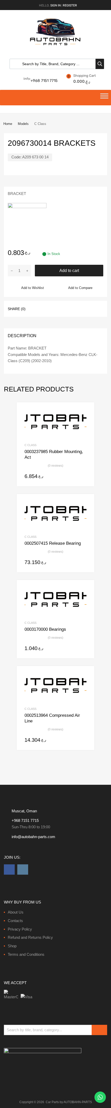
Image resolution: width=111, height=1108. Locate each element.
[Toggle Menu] (104, 97)
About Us (15, 912)
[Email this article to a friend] (80, 308)
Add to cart (69, 270)
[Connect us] (9, 869)
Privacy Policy (20, 929)
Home (7, 124)
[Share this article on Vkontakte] (71, 308)
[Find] (99, 1030)
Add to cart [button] (83, 476)
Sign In (55, 5)
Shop (12, 946)
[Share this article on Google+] (53, 308)
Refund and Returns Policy (30, 937)
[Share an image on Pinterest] (62, 308)
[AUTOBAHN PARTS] (55, 44)
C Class (30, 445)
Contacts (15, 920)
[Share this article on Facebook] (34, 308)
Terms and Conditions (26, 954)
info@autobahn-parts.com (33, 836)
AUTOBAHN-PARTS (78, 1102)
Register (70, 5)
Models (23, 124)
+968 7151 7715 (43, 80)
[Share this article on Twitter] (43, 308)
